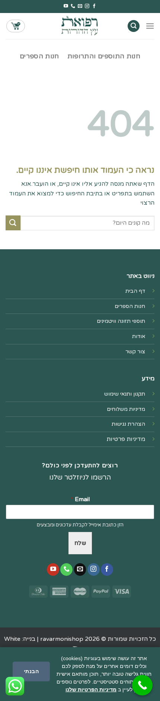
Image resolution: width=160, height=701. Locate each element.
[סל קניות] (15, 26)
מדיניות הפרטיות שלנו (90, 689)
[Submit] (13, 222)
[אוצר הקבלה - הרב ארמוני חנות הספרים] (80, 26)
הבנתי (31, 671)
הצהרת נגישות (128, 424)
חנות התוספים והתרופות (103, 56)
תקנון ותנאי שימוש (124, 394)
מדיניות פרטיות (125, 439)
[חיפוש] (134, 26)
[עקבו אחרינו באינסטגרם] (87, 6)
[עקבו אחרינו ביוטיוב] (66, 6)
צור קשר (135, 351)
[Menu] (149, 26)
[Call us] (73, 6)
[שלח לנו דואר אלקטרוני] (80, 6)
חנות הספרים (39, 56)
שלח (80, 543)
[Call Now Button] (142, 685)
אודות (138, 336)
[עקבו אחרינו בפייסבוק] (94, 6)
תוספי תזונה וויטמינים (121, 321)
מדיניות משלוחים (126, 409)
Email (80, 499)
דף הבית (135, 291)
